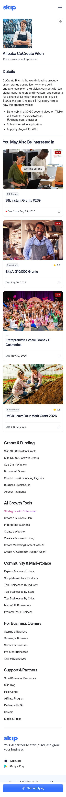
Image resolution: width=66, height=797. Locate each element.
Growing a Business (16, 638)
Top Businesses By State (19, 591)
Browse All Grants (15, 471)
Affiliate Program (14, 698)
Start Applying (35, 788)
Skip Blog (9, 685)
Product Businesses (16, 652)
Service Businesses (16, 645)
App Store (15, 760)
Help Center (11, 691)
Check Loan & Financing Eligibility (24, 478)
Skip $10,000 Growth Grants (21, 458)
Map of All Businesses (17, 605)
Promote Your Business (18, 612)
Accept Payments (15, 491)
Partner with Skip (14, 705)
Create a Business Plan (18, 518)
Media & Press (12, 718)
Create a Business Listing (19, 538)
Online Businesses (15, 658)
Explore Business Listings (19, 571)
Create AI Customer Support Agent (25, 551)
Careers (8, 712)
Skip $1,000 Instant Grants (20, 451)
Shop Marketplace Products (21, 578)
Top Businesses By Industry (21, 585)
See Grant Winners (15, 464)
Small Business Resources (20, 678)
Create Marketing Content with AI (24, 545)
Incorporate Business (17, 524)
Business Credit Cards (17, 485)
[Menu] (60, 7)
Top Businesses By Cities (19, 598)
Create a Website (14, 531)
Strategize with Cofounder (20, 511)
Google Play (17, 766)
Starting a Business (15, 631)
